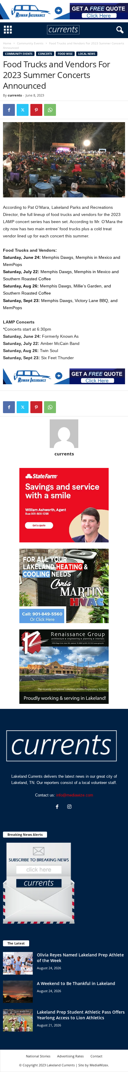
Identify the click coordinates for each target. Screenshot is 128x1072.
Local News (86, 54)
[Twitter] (23, 110)
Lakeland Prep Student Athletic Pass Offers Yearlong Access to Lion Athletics (81, 1014)
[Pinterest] (36, 110)
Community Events (30, 43)
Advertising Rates (70, 1056)
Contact (96, 1056)
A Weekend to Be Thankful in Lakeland (76, 983)
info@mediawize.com (74, 795)
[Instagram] (70, 807)
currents (15, 95)
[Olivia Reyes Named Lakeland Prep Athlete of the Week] (18, 963)
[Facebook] (9, 110)
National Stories (38, 1056)
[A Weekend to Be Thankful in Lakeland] (18, 992)
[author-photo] (64, 433)
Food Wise (65, 54)
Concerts (45, 54)
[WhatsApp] (50, 110)
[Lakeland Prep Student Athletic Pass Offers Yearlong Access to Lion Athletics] (18, 1020)
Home (7, 43)
